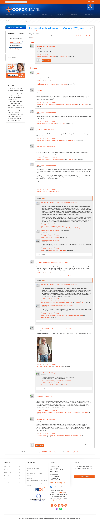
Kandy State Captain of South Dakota (45, 46)
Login (92, 1)
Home (7, 21)
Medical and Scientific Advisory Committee (37, 480)
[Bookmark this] (91, 28)
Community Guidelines (52, 517)
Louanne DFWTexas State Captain (45, 435)
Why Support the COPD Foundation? (36, 473)
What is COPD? (30, 466)
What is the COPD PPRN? (33, 468)
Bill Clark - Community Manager (54, 275)
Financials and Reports (9, 476)
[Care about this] (89, 28)
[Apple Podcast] (57, 509)
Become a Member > (15, 42)
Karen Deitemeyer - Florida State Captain (47, 84)
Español (29, 485)
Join (89, 1)
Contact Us (29, 478)
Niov (33, 37)
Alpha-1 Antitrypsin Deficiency (34, 483)
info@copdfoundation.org (57, 500)
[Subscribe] (93, 28)
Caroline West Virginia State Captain (64, 83)
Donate (90, 7)
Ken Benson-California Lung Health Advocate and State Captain (77, 35)
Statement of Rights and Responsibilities (69, 517)
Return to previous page (35, 31)
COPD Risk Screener (32, 475)
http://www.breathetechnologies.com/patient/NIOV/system (56, 380)
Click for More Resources (14, 27)
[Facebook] (52, 505)
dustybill (44, 275)
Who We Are (7, 466)
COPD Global (7, 473)
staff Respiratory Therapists (72, 452)
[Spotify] (60, 509)
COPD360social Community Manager (51, 452)
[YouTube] (65, 505)
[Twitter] (55, 505)
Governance (7, 479)
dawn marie (39, 366)
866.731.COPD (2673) (60, 492)
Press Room (7, 469)
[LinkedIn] (59, 505)
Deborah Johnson (46, 123)
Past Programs (7, 482)
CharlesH (39, 56)
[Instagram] (62, 505)
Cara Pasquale (45, 56)
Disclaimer (36, 517)
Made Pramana (52, 56)
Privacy (42, 517)
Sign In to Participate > (16, 49)
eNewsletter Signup (84, 476)
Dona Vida (53, 123)
